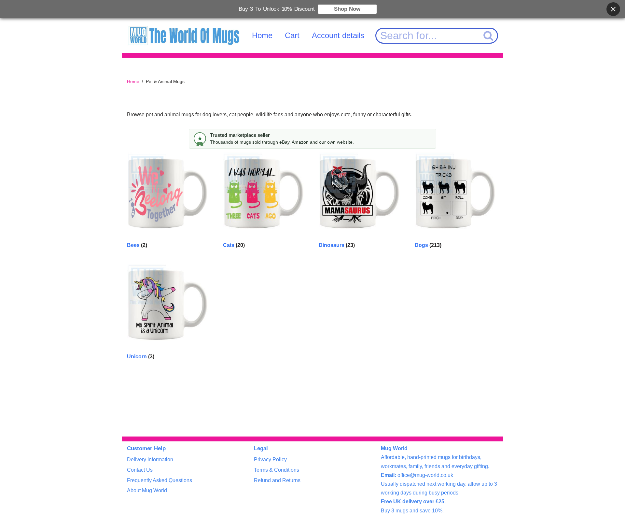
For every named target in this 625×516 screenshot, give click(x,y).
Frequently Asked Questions (159, 480)
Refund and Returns (277, 480)
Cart (292, 35)
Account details (338, 35)
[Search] (488, 36)
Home (262, 35)
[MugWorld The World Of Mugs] (184, 35)
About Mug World (147, 490)
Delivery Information (150, 459)
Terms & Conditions (276, 470)
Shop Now (347, 9)
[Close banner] (613, 9)
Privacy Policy (270, 459)
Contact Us (140, 470)
